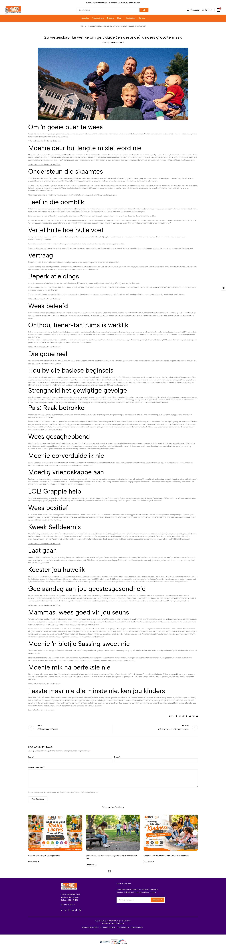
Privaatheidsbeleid (108, 927)
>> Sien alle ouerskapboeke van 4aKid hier (44, 141)
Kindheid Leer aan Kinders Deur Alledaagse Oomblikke (166, 855)
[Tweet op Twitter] (180, 716)
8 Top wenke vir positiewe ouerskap (173, 729)
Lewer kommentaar (36, 767)
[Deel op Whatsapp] (193, 716)
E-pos (117, 757)
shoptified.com (118, 923)
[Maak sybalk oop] (223, 287)
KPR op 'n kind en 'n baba (47, 729)
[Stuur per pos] (197, 716)
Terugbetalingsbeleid (90, 927)
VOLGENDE (185, 725)
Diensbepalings (123, 927)
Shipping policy (137, 927)
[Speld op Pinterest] (183, 716)
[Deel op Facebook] (176, 716)
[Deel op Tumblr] (187, 716)
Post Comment (38, 799)
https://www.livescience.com (43, 710)
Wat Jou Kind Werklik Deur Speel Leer (44, 855)
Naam (31, 757)
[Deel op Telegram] (190, 716)
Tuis (82, 26)
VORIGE (39, 725)
